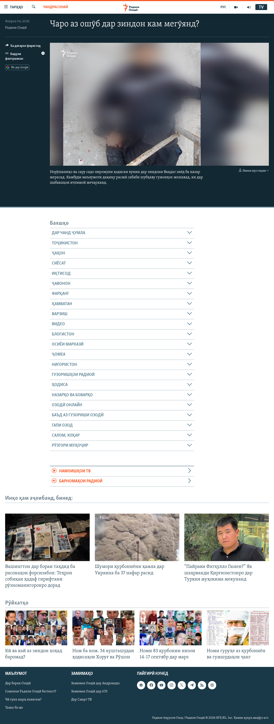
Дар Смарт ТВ (81, 700)
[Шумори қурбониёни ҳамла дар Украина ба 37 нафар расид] (137, 537)
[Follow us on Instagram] (171, 685)
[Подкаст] (212, 685)
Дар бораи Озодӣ (18, 683)
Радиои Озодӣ (16, 28)
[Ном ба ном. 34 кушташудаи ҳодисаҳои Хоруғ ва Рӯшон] (103, 627)
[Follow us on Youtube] (161, 685)
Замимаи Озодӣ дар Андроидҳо (95, 683)
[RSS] (202, 685)
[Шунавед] (249, 7)
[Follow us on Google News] (141, 685)
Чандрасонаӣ (55, 7)
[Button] (23, 47)
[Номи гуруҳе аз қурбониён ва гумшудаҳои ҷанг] (238, 627)
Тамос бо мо (14, 708)
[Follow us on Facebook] (151, 685)
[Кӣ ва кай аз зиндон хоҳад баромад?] (36, 627)
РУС (223, 7)
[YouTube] (236, 7)
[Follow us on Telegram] (192, 685)
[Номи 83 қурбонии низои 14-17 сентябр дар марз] (171, 627)
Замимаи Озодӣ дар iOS (89, 691)
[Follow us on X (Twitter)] (182, 685)
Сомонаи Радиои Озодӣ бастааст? (30, 691)
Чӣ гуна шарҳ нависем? (23, 700)
